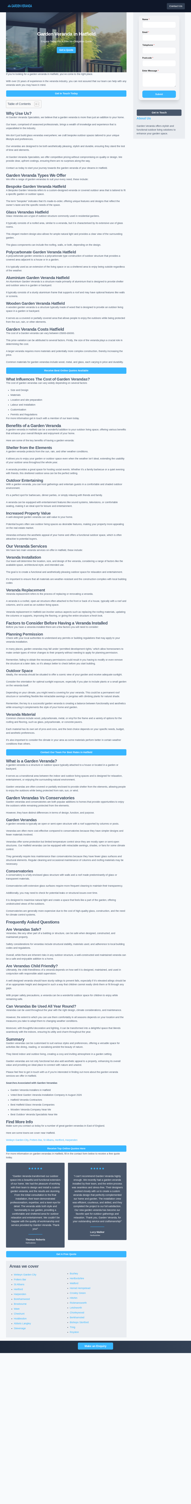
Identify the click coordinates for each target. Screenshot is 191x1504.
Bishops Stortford (79, 1322)
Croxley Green (78, 1293)
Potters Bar (36, 1140)
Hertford (59, 1140)
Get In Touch (159, 112)
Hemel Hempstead (80, 1288)
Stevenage (20, 1328)
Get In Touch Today (66, 93)
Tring (72, 1327)
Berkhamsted (77, 1317)
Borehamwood (22, 1299)
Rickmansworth (78, 1302)
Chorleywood (77, 1312)
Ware (17, 1308)
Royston (74, 1332)
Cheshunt (19, 1313)
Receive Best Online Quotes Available (66, 370)
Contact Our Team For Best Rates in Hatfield (66, 752)
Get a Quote (66, 50)
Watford (74, 1283)
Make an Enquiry (95, 1346)
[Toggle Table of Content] (35, 104)
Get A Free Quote (66, 1254)
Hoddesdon (20, 1318)
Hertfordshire (77, 1278)
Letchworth (76, 1307)
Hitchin (73, 1298)
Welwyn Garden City (17, 1140)
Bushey (74, 1273)
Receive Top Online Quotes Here (66, 1148)
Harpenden (71, 1140)
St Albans (48, 1140)
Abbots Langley (22, 1323)
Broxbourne (20, 1304)
